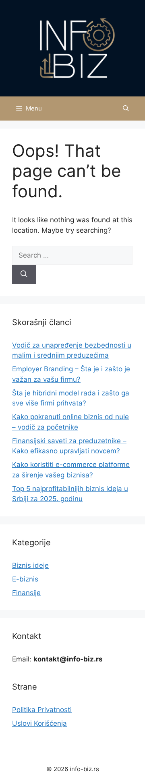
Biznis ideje (30, 565)
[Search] (24, 274)
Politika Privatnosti (42, 710)
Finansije (26, 593)
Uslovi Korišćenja (39, 723)
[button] (126, 108)
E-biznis (25, 579)
